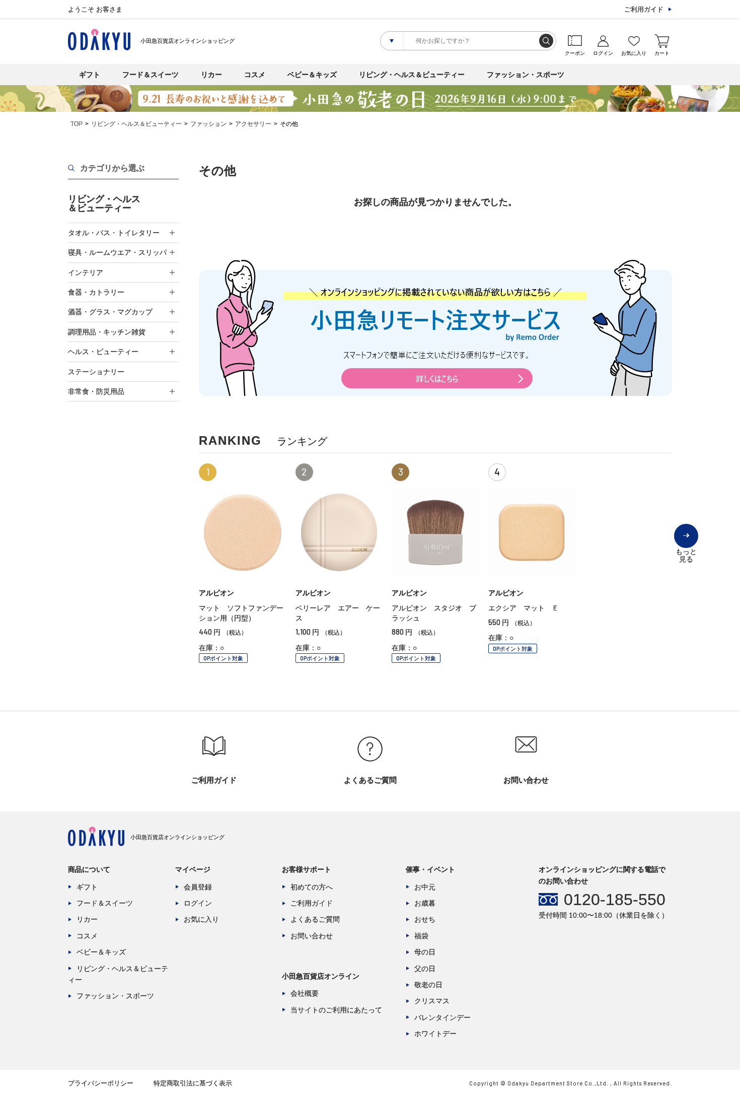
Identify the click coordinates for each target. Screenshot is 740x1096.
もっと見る (686, 547)
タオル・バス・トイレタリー (114, 233)
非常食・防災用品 (96, 391)
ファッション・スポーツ (525, 75)
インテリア (85, 272)
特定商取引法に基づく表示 (193, 1083)
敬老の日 (428, 985)
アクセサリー (253, 123)
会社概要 (304, 993)
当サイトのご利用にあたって (336, 1010)
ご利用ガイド (643, 9)
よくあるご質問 (315, 919)
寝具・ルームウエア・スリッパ (117, 252)
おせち (424, 919)
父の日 (424, 969)
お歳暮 (424, 903)
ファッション (208, 123)
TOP (76, 123)
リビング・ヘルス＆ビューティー (412, 75)
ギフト (89, 75)
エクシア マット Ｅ (523, 608)
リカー (211, 75)
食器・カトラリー (96, 292)
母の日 (424, 952)
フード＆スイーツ (150, 75)
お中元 (424, 887)
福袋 (421, 936)
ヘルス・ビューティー (103, 352)
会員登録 (198, 887)
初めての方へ (311, 887)
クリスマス (432, 1001)
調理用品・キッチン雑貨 (106, 332)
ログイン (198, 903)
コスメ (254, 75)
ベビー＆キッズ (312, 75)
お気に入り (201, 919)
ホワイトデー (435, 1034)
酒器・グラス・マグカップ (110, 312)
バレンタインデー (442, 1017)
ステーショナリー (96, 372)
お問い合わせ (311, 936)
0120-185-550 (614, 900)
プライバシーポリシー (100, 1083)
